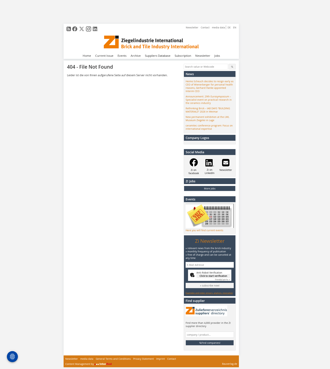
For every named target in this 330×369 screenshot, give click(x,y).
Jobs (217, 56)
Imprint (160, 358)
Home (87, 56)
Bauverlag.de (229, 363)
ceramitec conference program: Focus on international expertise (209, 127)
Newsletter (192, 27)
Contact (205, 27)
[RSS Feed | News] (68, 28)
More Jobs (210, 188)
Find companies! (210, 342)
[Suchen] (232, 66)
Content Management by (80, 364)
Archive (136, 56)
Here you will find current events (204, 230)
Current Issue (104, 56)
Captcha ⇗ (222, 280)
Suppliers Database (157, 56)
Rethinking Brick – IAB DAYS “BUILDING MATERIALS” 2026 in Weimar (208, 110)
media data (218, 27)
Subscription (183, 56)
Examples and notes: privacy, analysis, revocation (209, 293)
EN (234, 27)
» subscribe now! (209, 285)
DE (229, 27)
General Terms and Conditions (113, 358)
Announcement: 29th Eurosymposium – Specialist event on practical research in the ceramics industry (209, 100)
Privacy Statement (143, 358)
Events (122, 56)
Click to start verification (213, 275)
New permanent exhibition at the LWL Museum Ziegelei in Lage (207, 118)
